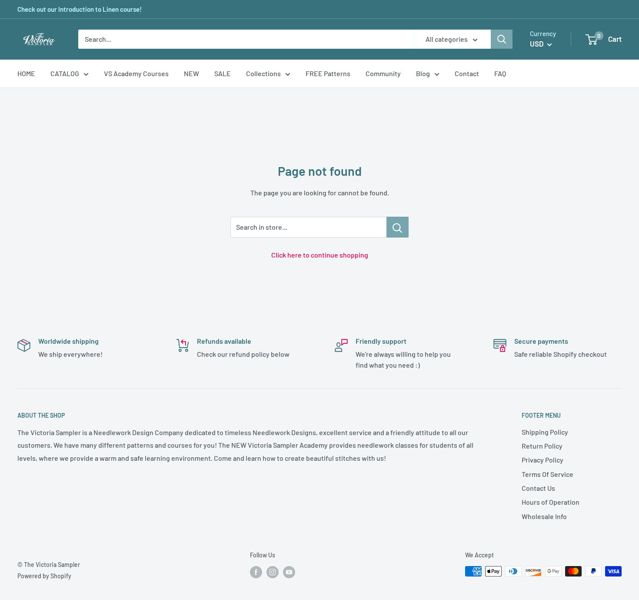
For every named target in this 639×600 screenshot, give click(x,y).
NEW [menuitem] (191, 73)
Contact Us (538, 488)
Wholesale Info (544, 516)
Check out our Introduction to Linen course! (79, 9)
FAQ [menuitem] (500, 73)
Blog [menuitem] (423, 73)
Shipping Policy (545, 432)
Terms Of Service (547, 474)
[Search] (502, 39)
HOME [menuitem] (26, 73)
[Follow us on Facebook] (256, 572)
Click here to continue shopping (319, 255)
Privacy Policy (542, 460)
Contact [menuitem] (467, 73)
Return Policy (542, 446)
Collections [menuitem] (263, 73)
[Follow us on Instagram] (272, 572)
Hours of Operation (550, 502)
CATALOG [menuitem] (64, 73)
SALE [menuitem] (222, 73)
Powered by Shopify (44, 576)
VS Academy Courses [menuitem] (136, 73)
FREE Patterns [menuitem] (328, 73)
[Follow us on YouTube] (289, 572)
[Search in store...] (397, 227)
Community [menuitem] (383, 73)
